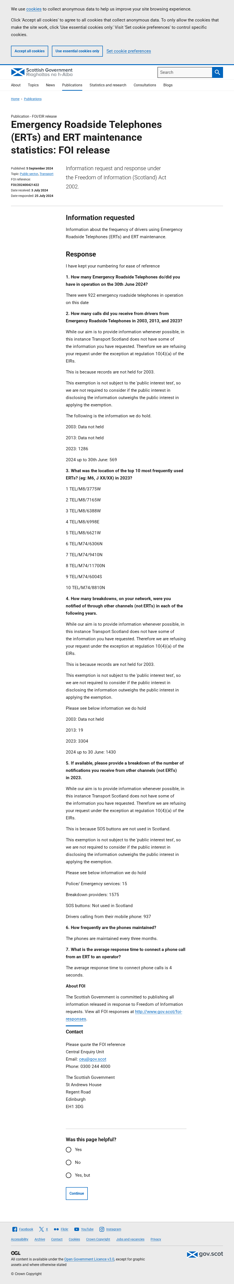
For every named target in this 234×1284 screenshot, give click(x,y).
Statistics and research (108, 85)
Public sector (29, 174)
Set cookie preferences (128, 51)
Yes (78, 1149)
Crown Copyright (98, 1239)
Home (15, 99)
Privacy (156, 1239)
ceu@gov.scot (92, 1059)
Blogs (168, 85)
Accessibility (19, 1239)
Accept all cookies (30, 51)
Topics (33, 85)
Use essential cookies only (77, 51)
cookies (34, 9)
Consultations (145, 85)
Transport (46, 174)
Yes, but (82, 1175)
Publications (72, 85)
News (50, 85)
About (16, 85)
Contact (57, 1239)
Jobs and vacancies (130, 1239)
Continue (76, 1193)
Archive (40, 1239)
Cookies (74, 1239)
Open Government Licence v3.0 (89, 1259)
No (78, 1162)
